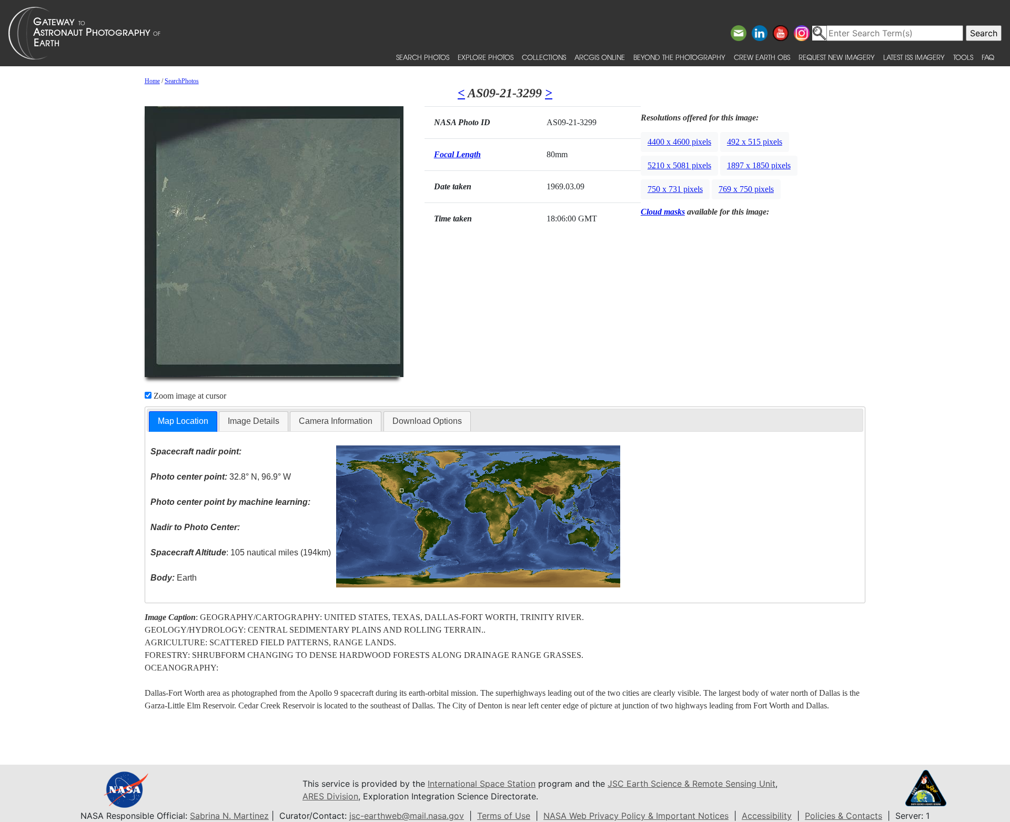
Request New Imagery (837, 57)
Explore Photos (485, 57)
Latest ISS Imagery (914, 57)
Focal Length (457, 154)
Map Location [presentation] (183, 421)
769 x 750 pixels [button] (746, 189)
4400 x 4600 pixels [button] (679, 141)
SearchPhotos (182, 81)
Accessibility (767, 815)
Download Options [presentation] (427, 421)
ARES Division (330, 796)
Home (152, 81)
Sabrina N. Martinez (229, 815)
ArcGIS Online (599, 57)
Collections (544, 57)
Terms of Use (503, 815)
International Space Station (482, 783)
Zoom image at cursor (189, 395)
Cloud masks (663, 211)
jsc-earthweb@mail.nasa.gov (406, 815)
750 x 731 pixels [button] (675, 189)
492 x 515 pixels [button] (754, 141)
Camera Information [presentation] (335, 421)
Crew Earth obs (762, 57)
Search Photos (422, 57)
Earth (173, 577)
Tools (963, 57)
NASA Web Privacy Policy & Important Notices (636, 815)
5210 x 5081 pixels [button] (679, 165)
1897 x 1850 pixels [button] (759, 165)
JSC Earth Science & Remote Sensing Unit (691, 783)
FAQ (988, 57)
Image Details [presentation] (253, 421)
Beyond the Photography (679, 57)
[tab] (183, 421)
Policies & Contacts (843, 815)
